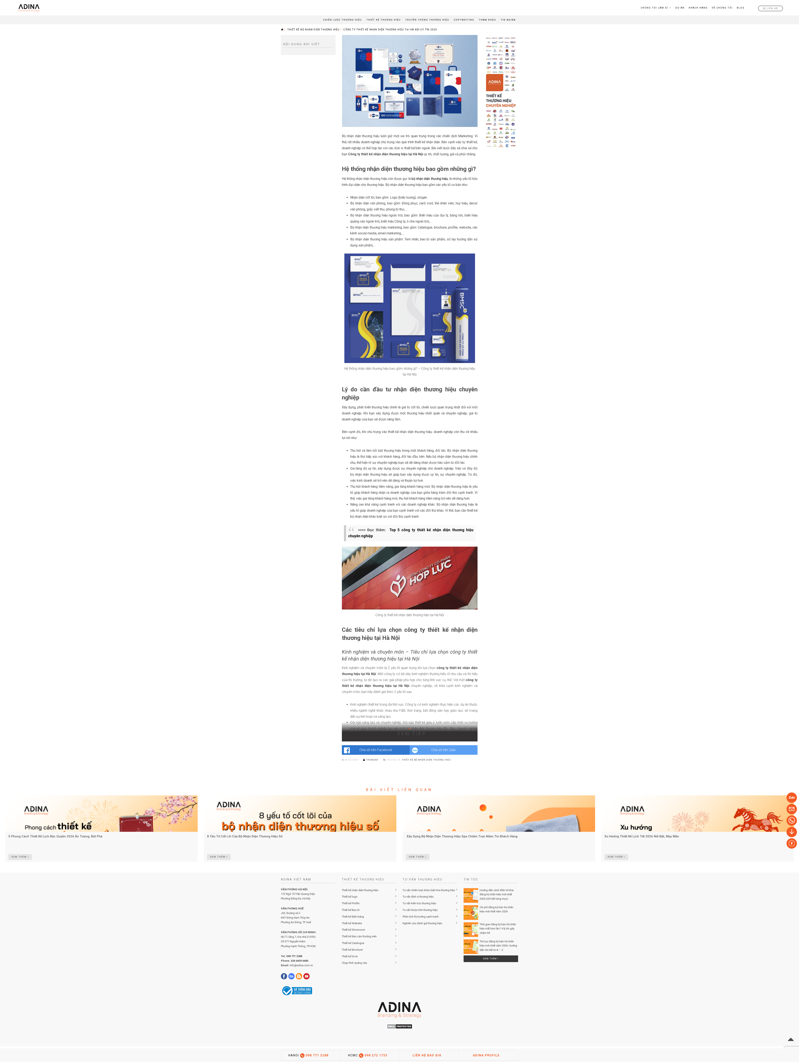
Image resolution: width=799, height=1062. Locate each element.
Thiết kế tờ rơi (350, 956)
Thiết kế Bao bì (351, 910)
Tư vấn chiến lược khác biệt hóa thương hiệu (429, 890)
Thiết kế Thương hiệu (383, 20)
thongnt (372, 760)
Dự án (680, 7)
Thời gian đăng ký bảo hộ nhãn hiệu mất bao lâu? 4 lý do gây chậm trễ (498, 929)
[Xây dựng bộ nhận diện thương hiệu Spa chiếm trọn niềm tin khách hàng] (499, 813)
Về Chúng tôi (722, 7)
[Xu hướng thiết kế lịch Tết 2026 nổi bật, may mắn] (697, 813)
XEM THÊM (19, 857)
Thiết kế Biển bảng (353, 916)
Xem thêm (490, 958)
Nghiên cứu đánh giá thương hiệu (422, 923)
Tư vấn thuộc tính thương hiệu (420, 910)
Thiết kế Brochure (352, 949)
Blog (740, 7)
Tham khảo (487, 20)
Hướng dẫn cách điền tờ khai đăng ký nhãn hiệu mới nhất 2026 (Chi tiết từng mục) (497, 894)
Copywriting (464, 20)
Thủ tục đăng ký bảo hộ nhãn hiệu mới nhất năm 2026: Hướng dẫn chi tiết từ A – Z (498, 946)
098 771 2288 (294, 956)
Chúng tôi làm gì (654, 7)
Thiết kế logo (349, 896)
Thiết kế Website (352, 923)
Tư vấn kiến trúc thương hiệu (419, 903)
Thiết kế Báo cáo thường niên (359, 936)
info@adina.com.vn (301, 965)
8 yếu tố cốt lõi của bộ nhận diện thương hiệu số (244, 836)
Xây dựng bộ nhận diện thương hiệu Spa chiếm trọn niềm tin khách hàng (461, 836)
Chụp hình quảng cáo (354, 962)
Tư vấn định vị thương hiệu (418, 896)
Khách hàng (698, 7)
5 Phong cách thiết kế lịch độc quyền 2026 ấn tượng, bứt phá (55, 836)
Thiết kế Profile (350, 903)
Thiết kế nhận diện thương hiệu (360, 890)
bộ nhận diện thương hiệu (430, 179)
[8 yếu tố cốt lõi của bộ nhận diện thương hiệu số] (300, 813)
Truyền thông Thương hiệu (427, 20)
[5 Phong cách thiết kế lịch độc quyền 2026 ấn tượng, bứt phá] (101, 813)
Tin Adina (508, 20)
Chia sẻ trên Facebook (375, 750)
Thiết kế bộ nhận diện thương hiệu (313, 29)
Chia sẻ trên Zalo (443, 750)
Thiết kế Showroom (353, 929)
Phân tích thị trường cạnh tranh (421, 916)
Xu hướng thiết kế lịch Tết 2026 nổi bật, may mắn (641, 836)
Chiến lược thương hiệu (342, 20)
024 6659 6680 (299, 960)
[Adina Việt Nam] (28, 8)
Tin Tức (471, 879)
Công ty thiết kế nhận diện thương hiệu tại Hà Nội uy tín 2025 (390, 29)
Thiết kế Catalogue (353, 943)
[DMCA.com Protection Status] (399, 1026)
